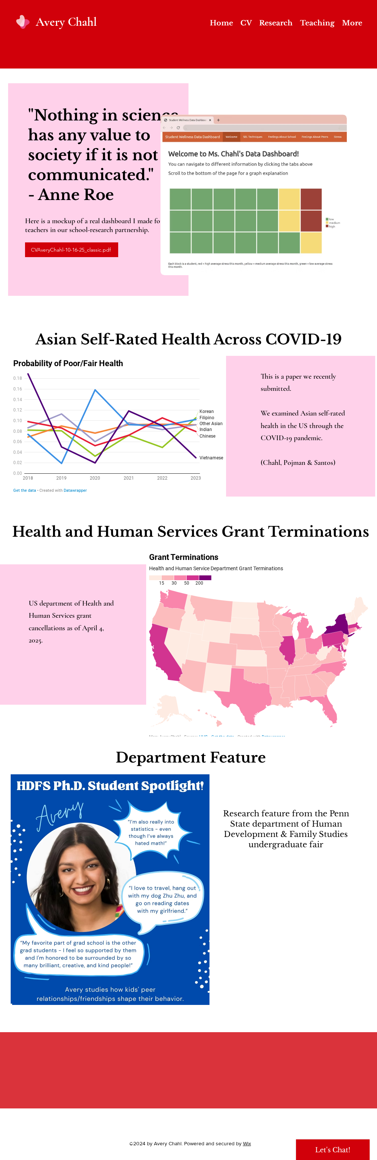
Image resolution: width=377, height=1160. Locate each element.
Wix (247, 1143)
